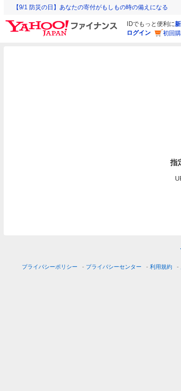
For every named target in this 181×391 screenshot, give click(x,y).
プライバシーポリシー (50, 267)
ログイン (139, 32)
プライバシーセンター (114, 267)
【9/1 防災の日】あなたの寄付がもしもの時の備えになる (90, 7)
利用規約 (161, 267)
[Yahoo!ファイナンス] (63, 23)
